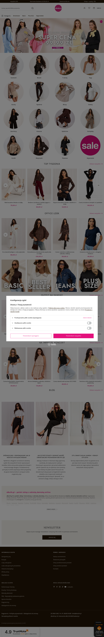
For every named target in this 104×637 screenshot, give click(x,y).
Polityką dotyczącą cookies (56, 308)
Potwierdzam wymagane (31, 336)
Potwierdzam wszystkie (73, 336)
